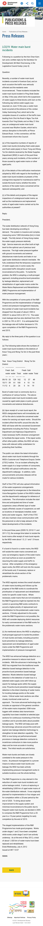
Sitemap (9, 917)
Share (27, 3)
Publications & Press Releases (18, 31)
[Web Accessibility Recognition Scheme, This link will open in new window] (15, 911)
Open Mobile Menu (39, 3)
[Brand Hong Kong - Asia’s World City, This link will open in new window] (17, 904)
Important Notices (19, 917)
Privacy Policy (31, 917)
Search (32, 3)
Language (21, 3)
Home (4, 31)
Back (11, 870)
